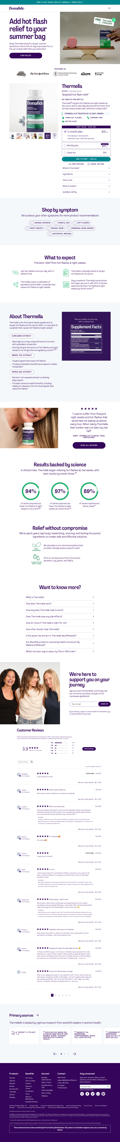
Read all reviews (89, 445)
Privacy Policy (34, 1106)
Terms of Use (88, 1106)
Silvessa (12, 1097)
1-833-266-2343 (62, 1083)
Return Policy (46, 1093)
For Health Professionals (62, 1086)
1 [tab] (61, 1054)
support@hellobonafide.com (63, 1080)
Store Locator (30, 1081)
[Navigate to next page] (69, 995)
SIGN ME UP (108, 1086)
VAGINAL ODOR (57, 228)
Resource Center (28, 1087)
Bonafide (17, 1106)
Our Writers (29, 1091)
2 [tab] (65, 1054)
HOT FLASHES (83, 223)
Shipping (44, 1096)
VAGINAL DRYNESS (42, 223)
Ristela (11, 1086)
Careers (28, 1083)
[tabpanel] (24, 1036)
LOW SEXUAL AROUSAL (62, 234)
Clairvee (12, 1081)
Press (27, 1094)
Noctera (12, 1078)
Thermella (12, 1092)
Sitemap (12, 1107)
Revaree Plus (13, 1089)
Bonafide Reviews (31, 1102)
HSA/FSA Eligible (47, 1090)
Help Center (61, 1077)
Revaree (12, 1083)
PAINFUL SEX (64, 223)
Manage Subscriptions (46, 1078)
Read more (82, 958)
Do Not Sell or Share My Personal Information (31, 1107)
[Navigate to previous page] (49, 995)
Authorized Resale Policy (73, 1106)
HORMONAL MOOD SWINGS (82, 228)
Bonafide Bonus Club (46, 1086)
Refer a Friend (46, 1082)
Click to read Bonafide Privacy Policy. (89, 712)
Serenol (12, 1094)
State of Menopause (29, 1098)
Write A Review (89, 748)
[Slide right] (37, 1015)
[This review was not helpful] (99, 782)
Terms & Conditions (101, 1106)
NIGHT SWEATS (36, 228)
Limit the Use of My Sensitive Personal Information (63, 1107)
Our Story (28, 1078)
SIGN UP (104, 704)
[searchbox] (23, 761)
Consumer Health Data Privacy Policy (52, 1106)
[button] (86, 168)
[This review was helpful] (95, 782)
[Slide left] (55, 1053)
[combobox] (93, 766)
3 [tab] (68, 1054)
